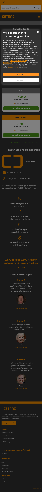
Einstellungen (13, 67)
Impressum (7, 63)
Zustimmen (21, 74)
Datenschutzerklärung (18, 61)
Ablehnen (20, 80)
